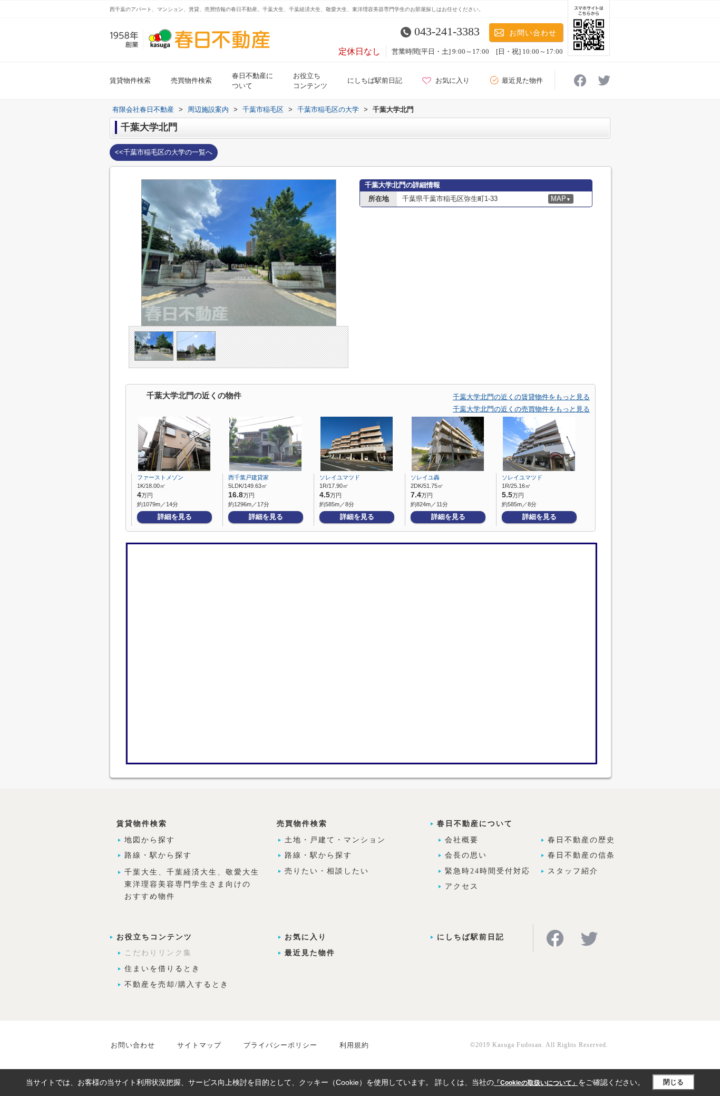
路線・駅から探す (158, 855)
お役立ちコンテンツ (154, 937)
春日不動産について (475, 824)
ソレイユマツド (339, 477)
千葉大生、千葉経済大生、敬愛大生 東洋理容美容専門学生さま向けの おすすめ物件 (191, 884)
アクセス (462, 886)
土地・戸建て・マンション (335, 840)
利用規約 (354, 1045)
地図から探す (149, 840)
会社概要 (462, 840)
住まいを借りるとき (162, 969)
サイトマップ (199, 1045)
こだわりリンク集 (158, 953)
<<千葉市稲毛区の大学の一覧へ (163, 152)
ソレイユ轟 (425, 477)
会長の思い (466, 855)
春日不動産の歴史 (581, 840)
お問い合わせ (533, 33)
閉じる (673, 1082)
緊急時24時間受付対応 (487, 871)
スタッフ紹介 (573, 871)
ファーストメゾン (160, 477)
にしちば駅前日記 (374, 80)
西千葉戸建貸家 (248, 477)
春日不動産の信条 (581, 855)
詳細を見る (175, 517)
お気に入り (452, 80)
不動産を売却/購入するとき (176, 984)
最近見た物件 (522, 80)
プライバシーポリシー (280, 1045)
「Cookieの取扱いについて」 (536, 1083)
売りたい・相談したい (327, 871)
